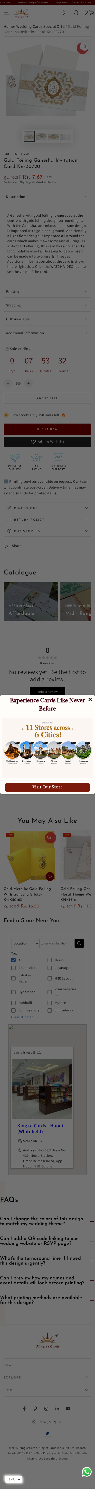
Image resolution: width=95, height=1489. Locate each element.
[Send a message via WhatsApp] (87, 1472)
